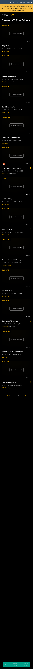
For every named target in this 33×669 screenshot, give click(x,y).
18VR (4, 178)
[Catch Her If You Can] (16, 95)
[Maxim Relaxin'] (16, 217)
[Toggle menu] (30, 15)
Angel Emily (5, 51)
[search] (25, 15)
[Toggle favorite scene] (30, 46)
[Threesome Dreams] (16, 64)
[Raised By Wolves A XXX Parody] (16, 340)
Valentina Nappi (6, 388)
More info (20, 11)
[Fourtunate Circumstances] (16, 156)
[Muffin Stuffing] (16, 187)
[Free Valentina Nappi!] (16, 370)
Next (23, 396)
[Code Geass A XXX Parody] (16, 125)
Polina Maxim (6, 235)
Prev (10, 396)
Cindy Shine (5, 82)
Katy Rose (5, 174)
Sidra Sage (5, 357)
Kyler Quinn (5, 112)
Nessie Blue (5, 204)
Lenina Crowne (6, 265)
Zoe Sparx (5, 143)
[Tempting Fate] (16, 278)
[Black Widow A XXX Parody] (16, 248)
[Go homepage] (8, 14)
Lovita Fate (5, 296)
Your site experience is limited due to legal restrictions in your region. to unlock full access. (16, 8)
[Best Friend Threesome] (16, 309)
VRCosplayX (6, 117)
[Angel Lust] (16, 34)
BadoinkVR (5, 25)
